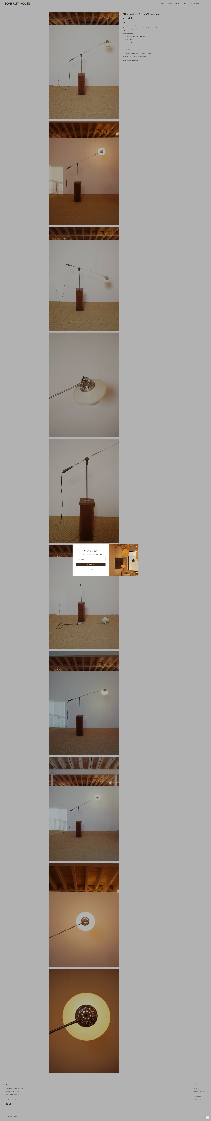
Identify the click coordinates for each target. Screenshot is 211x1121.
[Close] (136, 546)
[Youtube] (89, 569)
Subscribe (90, 564)
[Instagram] (91, 569)
